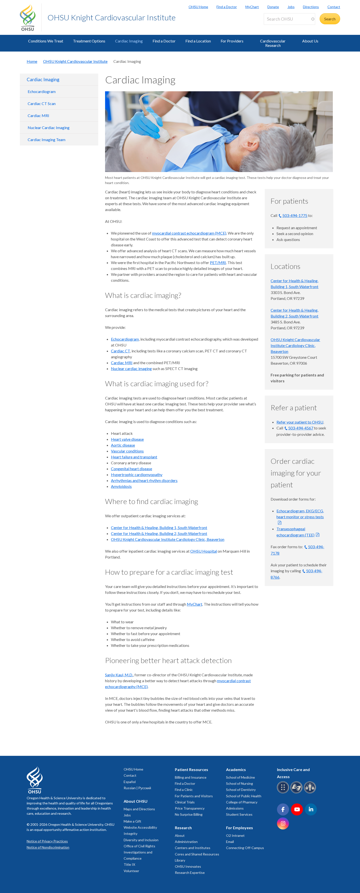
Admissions (235, 808)
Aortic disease (123, 445)
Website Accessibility (140, 827)
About (180, 835)
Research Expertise (190, 872)
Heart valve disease (127, 439)
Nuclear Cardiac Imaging (49, 127)
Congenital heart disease (131, 468)
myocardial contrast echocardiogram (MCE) (189, 233)
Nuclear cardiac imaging (131, 368)
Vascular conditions (127, 451)
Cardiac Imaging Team (46, 139)
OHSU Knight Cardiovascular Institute (112, 17)
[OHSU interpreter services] (310, 792)
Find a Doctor (226, 7)
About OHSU (135, 801)
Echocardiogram (42, 91)
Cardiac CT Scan (42, 103)
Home (32, 61)
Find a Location (198, 41)
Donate (273, 7)
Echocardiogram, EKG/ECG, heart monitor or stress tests (300, 513)
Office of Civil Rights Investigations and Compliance (139, 852)
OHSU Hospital (203, 551)
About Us (310, 41)
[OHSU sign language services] (297, 792)
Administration (186, 842)
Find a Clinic (184, 789)
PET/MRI (218, 262)
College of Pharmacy (241, 802)
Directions (311, 7)
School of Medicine (240, 777)
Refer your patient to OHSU (299, 422)
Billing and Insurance (190, 777)
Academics (236, 769)
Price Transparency (189, 808)
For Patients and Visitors (194, 796)
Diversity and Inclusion (141, 840)
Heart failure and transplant (134, 456)
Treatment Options (89, 41)
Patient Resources (191, 769)
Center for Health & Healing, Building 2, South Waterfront (159, 533)
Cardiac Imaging (129, 41)
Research (183, 827)
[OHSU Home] (30, 17)
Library (180, 860)
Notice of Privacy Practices (47, 841)
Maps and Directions (139, 809)
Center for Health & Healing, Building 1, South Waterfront (159, 527)
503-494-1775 (294, 215)
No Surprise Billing (189, 814)
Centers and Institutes (192, 848)
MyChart (252, 7)
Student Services (239, 814)
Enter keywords (279, 27)
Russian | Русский (137, 788)
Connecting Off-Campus (245, 848)
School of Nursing (239, 783)
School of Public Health (243, 796)
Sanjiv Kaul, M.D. (119, 674)
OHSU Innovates (188, 866)
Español (130, 782)
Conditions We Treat (45, 41)
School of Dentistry (241, 789)
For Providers (232, 41)
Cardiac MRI (38, 115)
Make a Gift (132, 821)
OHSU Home (198, 7)
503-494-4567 (300, 428)
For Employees (239, 827)
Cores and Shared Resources (197, 854)
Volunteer (131, 871)
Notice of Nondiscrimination (48, 847)
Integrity (130, 833)
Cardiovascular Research (273, 43)
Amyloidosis (121, 486)
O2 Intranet (235, 835)
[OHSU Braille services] (283, 792)
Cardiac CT (120, 350)
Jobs (291, 7)
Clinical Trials (185, 802)
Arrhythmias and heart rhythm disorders (144, 480)
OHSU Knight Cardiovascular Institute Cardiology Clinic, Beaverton (167, 539)
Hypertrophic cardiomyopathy (136, 474)
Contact (333, 7)
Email (230, 842)
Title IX (129, 864)
